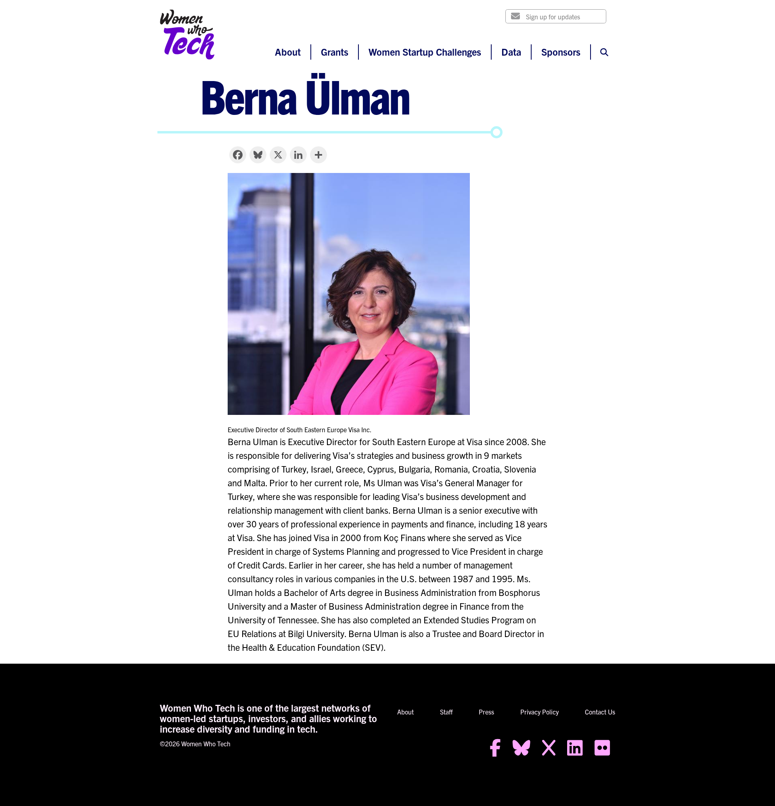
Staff (446, 712)
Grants (334, 52)
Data (511, 52)
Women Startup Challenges (425, 52)
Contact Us (600, 712)
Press (486, 712)
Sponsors (560, 52)
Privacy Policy (539, 712)
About (288, 52)
